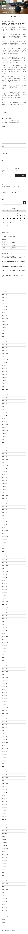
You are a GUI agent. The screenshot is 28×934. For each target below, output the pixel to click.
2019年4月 (4, 554)
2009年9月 (4, 892)
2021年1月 (4, 492)
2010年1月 (4, 881)
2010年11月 (5, 851)
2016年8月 (4, 648)
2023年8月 (4, 400)
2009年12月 (5, 884)
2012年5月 (4, 798)
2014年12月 (5, 707)
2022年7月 (4, 439)
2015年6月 (4, 689)
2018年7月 (4, 580)
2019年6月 (4, 548)
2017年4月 (4, 624)
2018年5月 (4, 586)
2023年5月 (4, 409)
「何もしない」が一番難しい (9, 270)
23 (17, 220)
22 (14, 220)
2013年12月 (5, 742)
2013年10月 (5, 748)
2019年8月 (4, 542)
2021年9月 (4, 468)
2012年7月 (4, 792)
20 (7, 220)
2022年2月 (4, 454)
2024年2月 (4, 383)
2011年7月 (4, 828)
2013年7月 (4, 757)
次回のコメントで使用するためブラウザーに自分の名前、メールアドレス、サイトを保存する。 (14, 170)
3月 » (21, 225)
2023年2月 (4, 418)
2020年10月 (5, 501)
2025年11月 (5, 321)
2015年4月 (4, 695)
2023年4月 (4, 412)
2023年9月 (4, 398)
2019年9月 (4, 539)
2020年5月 (4, 515)
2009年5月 (4, 904)
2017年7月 (4, 615)
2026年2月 (4, 312)
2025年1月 (4, 350)
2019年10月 (5, 536)
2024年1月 (4, 386)
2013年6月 (4, 760)
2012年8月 (4, 789)
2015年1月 (4, 704)
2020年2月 (4, 524)
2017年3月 (4, 627)
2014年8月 (4, 719)
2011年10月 (5, 819)
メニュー (15, 16)
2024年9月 (4, 362)
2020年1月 (4, 527)
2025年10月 (5, 324)
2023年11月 (5, 392)
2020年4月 (4, 518)
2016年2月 (4, 666)
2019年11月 (5, 533)
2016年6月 (4, 654)
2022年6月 (4, 442)
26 (3, 222)
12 (3, 218)
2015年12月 (5, 671)
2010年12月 (5, 848)
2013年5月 (4, 763)
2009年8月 (4, 895)
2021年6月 (4, 477)
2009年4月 (4, 907)
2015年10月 (5, 677)
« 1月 (7, 225)
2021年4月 (4, 483)
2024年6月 (4, 371)
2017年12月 (5, 601)
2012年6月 (4, 795)
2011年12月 (5, 813)
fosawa (12, 21)
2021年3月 (4, 486)
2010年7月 (4, 863)
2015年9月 (4, 680)
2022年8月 (4, 436)
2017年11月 (5, 604)
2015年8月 (4, 683)
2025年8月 (4, 330)
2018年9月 (4, 574)
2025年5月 (4, 339)
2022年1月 (4, 456)
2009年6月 (4, 901)
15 (14, 218)
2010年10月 (5, 854)
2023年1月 (4, 421)
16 (17, 218)
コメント (5, 126)
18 (24, 218)
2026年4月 (4, 306)
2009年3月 (4, 910)
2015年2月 (4, 701)
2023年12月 (5, 389)
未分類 (5, 112)
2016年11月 (5, 639)
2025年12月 (5, 318)
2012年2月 (4, 807)
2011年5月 (4, 833)
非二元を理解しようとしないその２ (11, 242)
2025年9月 (4, 327)
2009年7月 (4, 898)
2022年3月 (4, 451)
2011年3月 (4, 839)
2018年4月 (4, 589)
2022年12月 (5, 424)
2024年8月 (4, 365)
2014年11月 (5, 710)
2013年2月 (4, 772)
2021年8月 (4, 471)
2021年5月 (4, 480)
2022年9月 (4, 433)
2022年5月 (4, 445)
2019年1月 (4, 562)
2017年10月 (5, 607)
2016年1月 (4, 669)
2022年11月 (5, 427)
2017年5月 (4, 621)
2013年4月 (4, 766)
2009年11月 (5, 886)
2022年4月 (4, 448)
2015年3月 (4, 698)
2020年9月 (4, 504)
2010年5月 (4, 869)
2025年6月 (4, 336)
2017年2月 (4, 630)
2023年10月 (5, 395)
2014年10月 (5, 713)
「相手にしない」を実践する (9, 248)
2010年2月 (4, 878)
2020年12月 (5, 495)
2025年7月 (4, 333)
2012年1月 (4, 810)
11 (24, 215)
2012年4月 (4, 801)
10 (20, 215)
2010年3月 (4, 875)
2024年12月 (5, 353)
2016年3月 (4, 663)
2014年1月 (4, 739)
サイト (3, 160)
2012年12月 (5, 777)
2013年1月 (4, 775)
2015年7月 (4, 686)
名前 (4, 146)
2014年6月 (4, 724)
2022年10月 (5, 430)
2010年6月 (4, 866)
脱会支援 (4, 239)
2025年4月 (4, 342)
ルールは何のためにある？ (8, 236)
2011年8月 (4, 825)
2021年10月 (5, 465)
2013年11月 (5, 745)
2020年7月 (4, 509)
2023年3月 (4, 415)
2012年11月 (5, 780)
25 (24, 220)
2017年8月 (4, 613)
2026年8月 (4, 294)
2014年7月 (4, 722)
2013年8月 (4, 754)
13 (7, 218)
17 (20, 218)
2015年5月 (4, 692)
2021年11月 (5, 462)
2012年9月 (4, 786)
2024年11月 (5, 356)
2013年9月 (4, 751)
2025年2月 (4, 347)
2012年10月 (5, 783)
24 (20, 220)
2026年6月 (4, 300)
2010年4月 (4, 872)
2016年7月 (4, 651)
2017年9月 (4, 610)
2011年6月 (4, 831)
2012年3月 (4, 804)
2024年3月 (4, 380)
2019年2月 (4, 560)
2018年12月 (5, 565)
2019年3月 (4, 557)
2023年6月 (4, 406)
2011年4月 (4, 836)
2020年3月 (4, 521)
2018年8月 (4, 577)
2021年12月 (5, 459)
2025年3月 (4, 345)
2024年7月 (4, 368)
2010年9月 (4, 857)
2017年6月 (4, 618)
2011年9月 (4, 822)
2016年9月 (4, 645)
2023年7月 (4, 403)
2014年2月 (4, 736)
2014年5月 (4, 727)
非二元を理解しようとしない (9, 245)
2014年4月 (4, 730)
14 (10, 218)
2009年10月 (5, 889)
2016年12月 (5, 636)
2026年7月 (4, 297)
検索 (3, 199)
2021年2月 (4, 489)
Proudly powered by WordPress (9, 930)
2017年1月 (4, 633)
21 (10, 220)
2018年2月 (4, 595)
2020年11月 (5, 498)
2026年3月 (4, 309)
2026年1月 (4, 315)
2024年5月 (4, 374)
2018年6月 (4, 583)
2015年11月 (5, 674)
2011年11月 (4, 816)
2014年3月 (4, 733)
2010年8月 (4, 860)
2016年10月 (5, 642)
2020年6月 (4, 512)
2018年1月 (4, 598)
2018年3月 (4, 592)
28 (10, 222)
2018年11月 (5, 568)
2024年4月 (4, 377)
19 (3, 220)
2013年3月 (4, 769)
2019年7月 (4, 545)
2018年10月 (5, 571)
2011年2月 (4, 842)
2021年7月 (4, 474)
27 (7, 222)
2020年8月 (4, 507)
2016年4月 (4, 660)
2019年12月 (5, 530)
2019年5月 (4, 551)
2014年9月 (4, 716)
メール (4, 153)
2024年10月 (5, 359)
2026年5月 (4, 303)
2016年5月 (4, 657)
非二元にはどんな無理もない (9, 257)
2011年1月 (4, 845)
